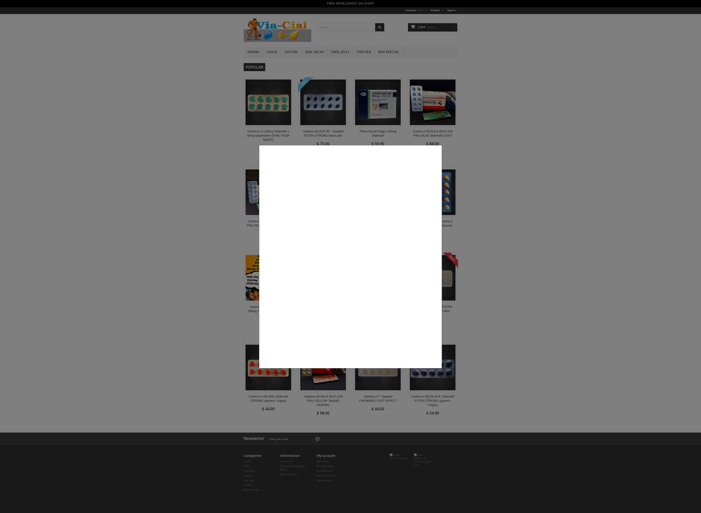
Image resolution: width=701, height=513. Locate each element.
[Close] (440, 370)
